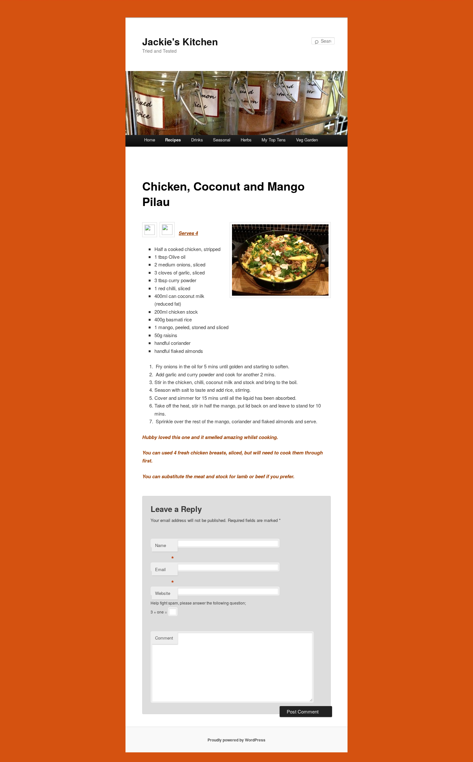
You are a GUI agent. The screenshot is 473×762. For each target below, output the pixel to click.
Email (164, 571)
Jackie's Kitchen (180, 41)
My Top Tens (274, 140)
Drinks (197, 140)
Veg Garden (307, 140)
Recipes (173, 140)
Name (164, 546)
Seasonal (221, 140)
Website (162, 593)
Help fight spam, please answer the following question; (198, 602)
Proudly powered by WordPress (236, 740)
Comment (164, 638)
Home (149, 140)
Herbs (246, 140)
